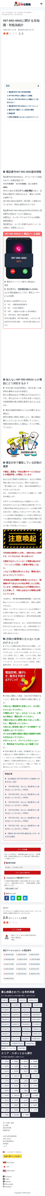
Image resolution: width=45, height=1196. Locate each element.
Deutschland (10, 1162)
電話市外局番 (7, 1128)
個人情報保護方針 (8, 1141)
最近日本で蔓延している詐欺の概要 (21, 110)
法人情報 (5, 1125)
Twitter (6, 1179)
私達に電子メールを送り (12, 1156)
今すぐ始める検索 (21, 872)
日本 (7, 1166)
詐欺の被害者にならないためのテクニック (24, 117)
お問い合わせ (7, 1138)
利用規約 (5, 1143)
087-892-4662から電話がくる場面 (20, 95)
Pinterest (7, 1181)
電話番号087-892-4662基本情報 (20, 92)
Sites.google (8, 1184)
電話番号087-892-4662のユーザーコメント (24, 106)
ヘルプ (5, 1146)
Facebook (8, 1176)
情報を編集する (10, 888)
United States (10, 1170)
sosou (29, 1193)
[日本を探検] (22, 3)
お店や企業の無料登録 (10, 1136)
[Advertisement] (22, 58)
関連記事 (12, 113)
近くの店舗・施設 (8, 1123)
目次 (8, 86)
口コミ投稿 (21, 849)
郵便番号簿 (6, 1130)
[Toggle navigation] (41, 3)
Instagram (8, 1186)
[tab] (22, 86)
